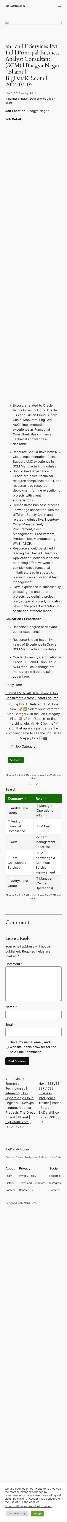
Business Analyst (18, 98)
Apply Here (13, 685)
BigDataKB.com (15, 5)
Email (10, 1024)
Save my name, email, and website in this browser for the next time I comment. (33, 1047)
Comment (14, 964)
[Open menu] (59, 6)
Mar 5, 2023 (12, 93)
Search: (30, 789)
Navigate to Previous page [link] (30, 783)
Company (15, 798)
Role (39, 798)
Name (11, 1007)
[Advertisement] (33, 262)
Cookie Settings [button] (17, 1513)
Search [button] (17, 760)
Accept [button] (38, 1513)
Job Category (24, 746)
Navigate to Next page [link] (37, 783)
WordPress (29, 1202)
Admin (33, 93)
